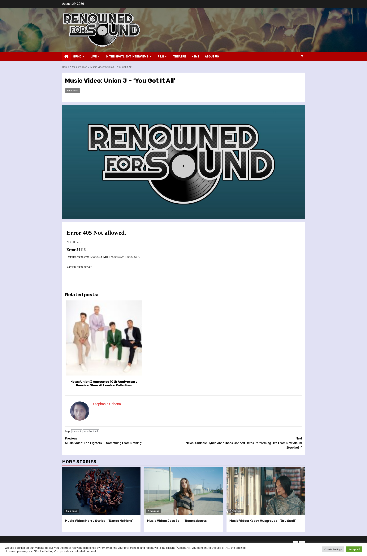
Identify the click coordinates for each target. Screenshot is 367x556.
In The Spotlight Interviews (127, 56)
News (195, 56)
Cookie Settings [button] (333, 549)
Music (77, 56)
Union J (76, 431)
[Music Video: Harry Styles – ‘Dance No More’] (101, 491)
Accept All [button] (354, 549)
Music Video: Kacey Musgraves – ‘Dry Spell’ (262, 521)
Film (161, 56)
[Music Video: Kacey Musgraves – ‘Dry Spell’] (266, 491)
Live (94, 56)
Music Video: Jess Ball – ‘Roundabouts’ (177, 521)
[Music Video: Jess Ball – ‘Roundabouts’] (183, 491)
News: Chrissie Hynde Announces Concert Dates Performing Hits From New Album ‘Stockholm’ (244, 443)
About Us (212, 56)
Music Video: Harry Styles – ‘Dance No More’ (99, 521)
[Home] (66, 56)
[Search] (302, 56)
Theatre (179, 56)
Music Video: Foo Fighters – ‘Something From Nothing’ (103, 441)
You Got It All (91, 431)
